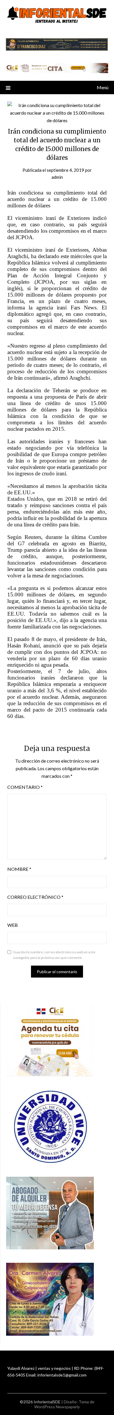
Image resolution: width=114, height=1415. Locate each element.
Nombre (19, 869)
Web (12, 925)
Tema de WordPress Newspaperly (64, 1404)
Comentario (25, 787)
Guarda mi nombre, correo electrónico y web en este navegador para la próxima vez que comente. (54, 955)
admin (57, 177)
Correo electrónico (35, 897)
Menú (102, 87)
